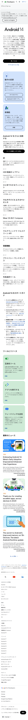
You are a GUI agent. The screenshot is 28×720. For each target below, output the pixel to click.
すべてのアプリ (14, 95)
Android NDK (4, 669)
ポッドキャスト (5, 599)
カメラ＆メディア (5, 612)
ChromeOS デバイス (6, 628)
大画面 (2, 623)
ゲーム (2, 605)
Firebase (3, 696)
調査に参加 (3, 682)
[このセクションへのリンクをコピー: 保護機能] (12, 246)
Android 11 (3, 653)
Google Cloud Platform (6, 699)
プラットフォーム (5, 6)
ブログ (2, 596)
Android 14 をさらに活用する (13, 137)
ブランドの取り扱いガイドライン (10, 709)
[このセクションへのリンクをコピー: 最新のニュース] (17, 436)
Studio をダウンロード (6, 666)
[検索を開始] (16, 2)
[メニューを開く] (2, 2)
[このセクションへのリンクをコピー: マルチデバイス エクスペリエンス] (10, 202)
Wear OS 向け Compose (13, 218)
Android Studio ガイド (6, 659)
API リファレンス (5, 664)
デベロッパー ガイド (6, 662)
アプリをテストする (13, 65)
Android (3, 584)
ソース (2, 591)
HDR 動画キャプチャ (11, 172)
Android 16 (3, 641)
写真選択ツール (9, 277)
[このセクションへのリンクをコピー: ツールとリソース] (19, 351)
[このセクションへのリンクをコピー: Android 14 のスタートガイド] (6, 296)
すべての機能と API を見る (13, 151)
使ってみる (14, 61)
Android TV (3, 632)
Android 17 (3, 639)
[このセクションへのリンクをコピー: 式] (6, 158)
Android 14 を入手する (12, 302)
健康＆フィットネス (6, 610)
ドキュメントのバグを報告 (7, 677)
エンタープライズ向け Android (8, 587)
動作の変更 (9, 80)
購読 (23, 712)
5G (2, 617)
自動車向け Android (6, 630)
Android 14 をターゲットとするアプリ (15, 99)
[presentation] (14, 158)
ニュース (3, 594)
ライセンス (11, 706)
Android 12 (3, 651)
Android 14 (3, 646)
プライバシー (4, 614)
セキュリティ (4, 589)
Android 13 (3, 648)
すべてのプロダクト (5, 701)
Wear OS (3, 625)
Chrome (3, 694)
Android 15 (3, 643)
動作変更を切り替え (16, 333)
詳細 (14, 127)
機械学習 (3, 607)
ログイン (24, 1)
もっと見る (14, 556)
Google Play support (6, 680)
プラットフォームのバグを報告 (8, 675)
